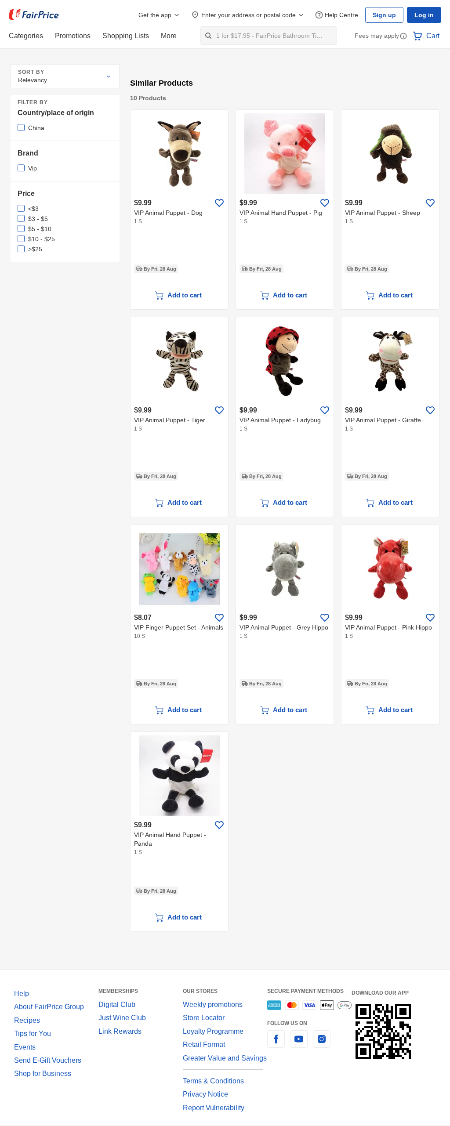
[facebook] (276, 1043)
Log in (425, 15)
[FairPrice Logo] (34, 15)
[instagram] (321, 1043)
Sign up (387, 15)
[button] (403, 37)
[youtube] (299, 1043)
